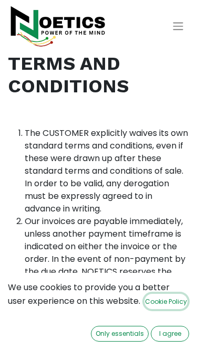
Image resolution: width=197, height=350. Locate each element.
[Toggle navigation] (178, 26)
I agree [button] (170, 333)
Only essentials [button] (120, 333)
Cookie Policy (166, 301)
